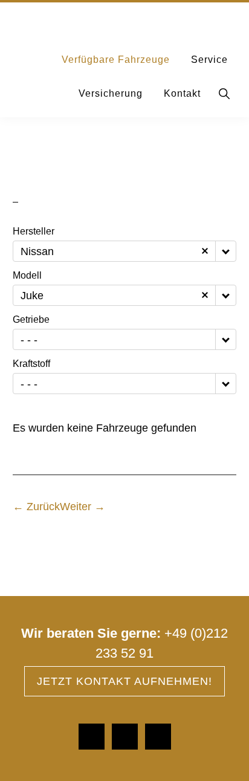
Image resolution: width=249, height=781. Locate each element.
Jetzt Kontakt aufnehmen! (124, 681)
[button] (225, 94)
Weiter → (82, 507)
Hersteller (33, 231)
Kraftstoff (31, 364)
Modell (27, 275)
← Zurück (36, 507)
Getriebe (31, 320)
